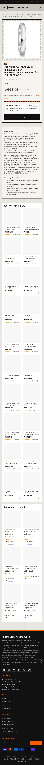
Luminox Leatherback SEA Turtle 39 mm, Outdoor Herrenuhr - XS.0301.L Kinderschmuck (30, 567)
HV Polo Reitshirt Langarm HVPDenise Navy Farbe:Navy (12, 228)
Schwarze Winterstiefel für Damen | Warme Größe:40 (31, 258)
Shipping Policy (8, 728)
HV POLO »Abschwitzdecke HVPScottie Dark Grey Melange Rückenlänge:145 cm (11, 492)
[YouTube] (14, 670)
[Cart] (39, 7)
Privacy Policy (7, 721)
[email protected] (15, 190)
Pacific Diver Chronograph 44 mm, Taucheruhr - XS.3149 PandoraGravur (11, 567)
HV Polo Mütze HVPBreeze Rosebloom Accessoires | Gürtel (12, 375)
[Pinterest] (29, 670)
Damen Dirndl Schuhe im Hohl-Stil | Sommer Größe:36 (31, 492)
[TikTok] (19, 670)
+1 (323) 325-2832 (8, 684)
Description (8, 131)
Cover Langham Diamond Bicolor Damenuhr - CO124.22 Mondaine (31, 530)
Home (3, 14)
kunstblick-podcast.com (18, 7)
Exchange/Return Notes (13, 178)
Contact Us (6, 702)
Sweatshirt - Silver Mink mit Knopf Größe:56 (31, 604)
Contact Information (9, 731)
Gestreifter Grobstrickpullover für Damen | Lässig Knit (30, 316)
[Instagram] (9, 670)
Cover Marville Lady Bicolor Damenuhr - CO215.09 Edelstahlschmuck (11, 604)
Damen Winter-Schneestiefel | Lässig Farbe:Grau (11, 316)
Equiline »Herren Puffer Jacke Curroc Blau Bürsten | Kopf (12, 345)
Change (35, 106)
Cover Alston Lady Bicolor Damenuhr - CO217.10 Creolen (11, 530)
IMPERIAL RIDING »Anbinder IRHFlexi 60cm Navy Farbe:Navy (31, 345)
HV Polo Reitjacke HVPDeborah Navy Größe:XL (10, 258)
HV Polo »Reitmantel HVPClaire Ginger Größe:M (31, 404)
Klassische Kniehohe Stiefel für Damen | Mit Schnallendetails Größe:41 (11, 463)
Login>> (10, 544)
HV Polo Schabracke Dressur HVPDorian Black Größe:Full (31, 228)
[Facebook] (4, 670)
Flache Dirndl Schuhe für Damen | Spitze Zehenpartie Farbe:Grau (12, 287)
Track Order (6, 708)
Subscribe (36, 743)
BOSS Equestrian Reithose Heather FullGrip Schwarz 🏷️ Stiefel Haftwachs (31, 433)
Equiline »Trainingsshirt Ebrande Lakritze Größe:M (12, 433)
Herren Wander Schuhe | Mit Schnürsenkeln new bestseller (31, 463)
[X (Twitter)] (24, 670)
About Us (5, 698)
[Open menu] (4, 7)
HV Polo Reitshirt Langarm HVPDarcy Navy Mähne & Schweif (12, 404)
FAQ (3, 705)
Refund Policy (7, 718)
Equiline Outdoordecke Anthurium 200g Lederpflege (31, 375)
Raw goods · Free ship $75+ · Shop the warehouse (22, 2)
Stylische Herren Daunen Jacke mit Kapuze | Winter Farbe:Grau (31, 287)
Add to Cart (22, 117)
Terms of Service (8, 725)
